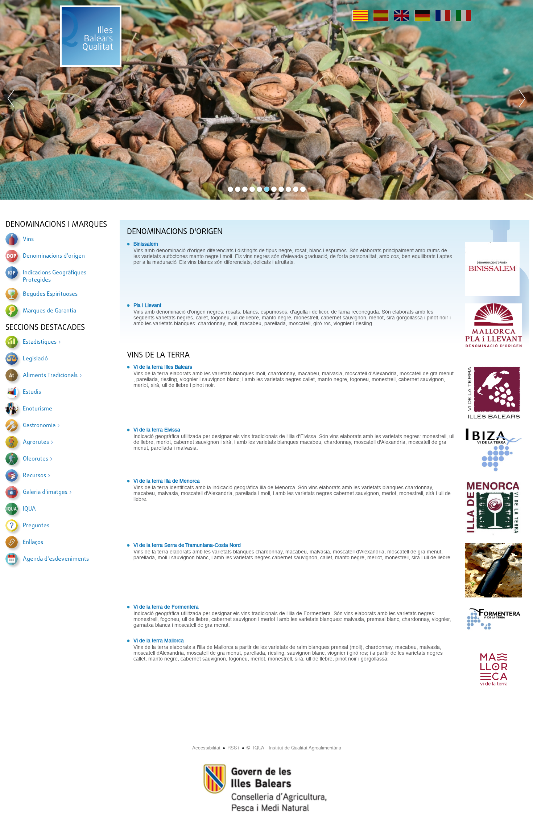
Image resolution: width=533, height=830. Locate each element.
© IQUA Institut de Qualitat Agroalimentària (294, 748)
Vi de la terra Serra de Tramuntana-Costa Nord (187, 545)
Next (522, 99)
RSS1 (233, 748)
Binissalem (145, 244)
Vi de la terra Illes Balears (162, 367)
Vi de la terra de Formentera (166, 607)
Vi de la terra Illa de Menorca (166, 481)
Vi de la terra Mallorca (158, 640)
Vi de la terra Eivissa (156, 430)
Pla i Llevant (147, 305)
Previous (11, 99)
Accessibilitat (206, 748)
